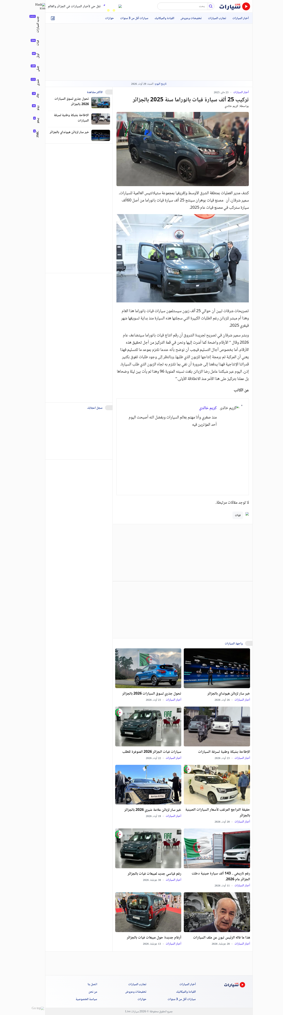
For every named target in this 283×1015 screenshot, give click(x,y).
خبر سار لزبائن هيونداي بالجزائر (228, 694)
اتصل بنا (92, 984)
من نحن (92, 992)
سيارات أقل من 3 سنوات (134, 18)
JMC (38, 134)
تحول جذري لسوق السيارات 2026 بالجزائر (151, 694)
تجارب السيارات (217, 18)
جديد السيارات (38, 24)
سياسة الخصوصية (86, 999)
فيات (238, 515)
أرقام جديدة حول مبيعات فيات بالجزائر (154, 938)
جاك (38, 95)
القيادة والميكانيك (164, 18)
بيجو (38, 120)
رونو (38, 108)
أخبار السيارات (240, 18)
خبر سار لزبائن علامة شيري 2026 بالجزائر (152, 810)
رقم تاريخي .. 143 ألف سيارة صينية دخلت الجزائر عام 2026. (221, 876)
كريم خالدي (231, 106)
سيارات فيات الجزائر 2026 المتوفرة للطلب (151, 752)
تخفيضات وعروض (191, 18)
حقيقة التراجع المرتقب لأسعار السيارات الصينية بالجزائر (217, 813)
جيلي (38, 69)
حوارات (109, 18)
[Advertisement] (148, 52)
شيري (38, 82)
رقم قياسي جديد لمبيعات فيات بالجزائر (154, 874)
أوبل (38, 55)
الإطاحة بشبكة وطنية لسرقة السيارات (224, 752)
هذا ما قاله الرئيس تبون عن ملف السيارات (221, 938)
